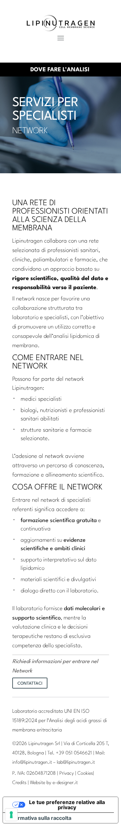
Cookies (85, 773)
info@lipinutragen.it (32, 762)
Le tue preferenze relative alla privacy (67, 805)
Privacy (66, 773)
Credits (19, 783)
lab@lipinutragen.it (76, 762)
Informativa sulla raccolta (39, 818)
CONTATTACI (29, 683)
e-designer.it (65, 783)
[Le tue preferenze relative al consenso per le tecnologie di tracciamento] (11, 815)
